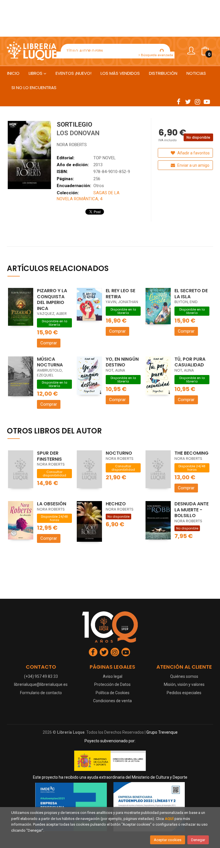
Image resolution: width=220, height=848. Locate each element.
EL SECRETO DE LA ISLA (191, 293)
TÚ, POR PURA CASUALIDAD (189, 362)
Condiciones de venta (112, 700)
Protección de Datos (112, 684)
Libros (36, 73)
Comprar (48, 343)
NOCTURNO (119, 453)
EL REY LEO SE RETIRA (120, 293)
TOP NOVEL (104, 157)
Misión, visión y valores (184, 684)
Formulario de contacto (41, 692)
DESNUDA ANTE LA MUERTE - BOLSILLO (191, 509)
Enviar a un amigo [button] (192, 165)
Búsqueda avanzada (156, 55)
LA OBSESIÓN (51, 503)
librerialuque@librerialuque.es (41, 684)
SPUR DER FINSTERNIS (49, 456)
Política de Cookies (112, 692)
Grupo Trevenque (162, 732)
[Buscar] (162, 51)
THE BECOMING (191, 453)
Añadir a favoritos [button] (193, 153)
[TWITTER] (188, 101)
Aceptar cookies (167, 840)
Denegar (198, 840)
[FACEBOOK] (178, 101)
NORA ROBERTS (72, 144)
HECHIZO (116, 503)
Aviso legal (112, 676)
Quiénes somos (184, 676)
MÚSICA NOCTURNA (50, 362)
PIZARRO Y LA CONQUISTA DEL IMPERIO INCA (52, 299)
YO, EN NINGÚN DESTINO (122, 362)
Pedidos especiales (184, 692)
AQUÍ (169, 818)
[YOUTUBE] (207, 101)
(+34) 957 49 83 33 (41, 676)
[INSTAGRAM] (197, 101)
